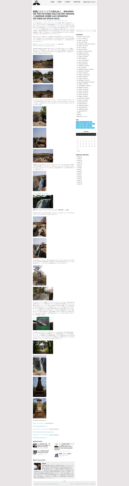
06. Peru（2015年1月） (82, 47)
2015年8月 (79, 167)
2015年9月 (79, 165)
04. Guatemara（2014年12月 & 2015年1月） (86, 43)
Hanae (52, 2)
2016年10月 (79, 156)
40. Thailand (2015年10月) (82, 109)
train (82, 127)
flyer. (44, 484)
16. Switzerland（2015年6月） (83, 65)
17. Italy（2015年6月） (82, 67)
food (93, 123)
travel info (77, 2)
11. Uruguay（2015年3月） (83, 56)
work (88, 127)
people (62, 20)
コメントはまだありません (38, 448)
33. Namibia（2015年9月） (82, 96)
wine (85, 127)
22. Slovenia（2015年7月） (83, 76)
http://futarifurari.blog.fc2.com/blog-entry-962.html (43, 45)
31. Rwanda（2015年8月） (82, 92)
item (81, 125)
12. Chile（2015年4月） (82, 58)
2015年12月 (79, 160)
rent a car (90, 125)
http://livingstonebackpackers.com (40, 437)
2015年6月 (79, 171)
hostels (59, 20)
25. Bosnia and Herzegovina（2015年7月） (86, 82)
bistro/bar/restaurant (84, 121)
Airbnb (77, 121)
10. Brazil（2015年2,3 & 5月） (83, 54)
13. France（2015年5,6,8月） (83, 60)
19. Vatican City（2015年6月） (83, 71)
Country (67, 2)
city (91, 121)
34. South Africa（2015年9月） (83, 98)
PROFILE (72, 483)
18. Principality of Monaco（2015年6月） (85, 69)
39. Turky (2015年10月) (82, 107)
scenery (65, 20)
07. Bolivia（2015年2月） (82, 49)
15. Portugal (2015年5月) (82, 63)
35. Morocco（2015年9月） (83, 100)
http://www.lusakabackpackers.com (40, 426)
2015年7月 (79, 169)
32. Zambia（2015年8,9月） (48, 20)
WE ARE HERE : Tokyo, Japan (81, 483)
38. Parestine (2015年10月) (82, 105)
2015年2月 (79, 178)
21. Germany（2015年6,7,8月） (83, 74)
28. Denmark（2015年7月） (83, 87)
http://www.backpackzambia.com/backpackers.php (43, 432)
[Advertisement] (86, 18)
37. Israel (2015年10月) (82, 103)
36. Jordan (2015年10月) (82, 101)
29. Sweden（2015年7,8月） (83, 89)
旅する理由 (92, 483)
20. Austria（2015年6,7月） (83, 72)
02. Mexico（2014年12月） (83, 40)
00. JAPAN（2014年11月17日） (83, 36)
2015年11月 (79, 162)
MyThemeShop (54, 484)
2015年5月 (79, 173)
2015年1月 (79, 180)
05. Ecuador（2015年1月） (82, 45)
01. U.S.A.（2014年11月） (82, 38)
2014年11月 (79, 184)
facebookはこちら (49, 477)
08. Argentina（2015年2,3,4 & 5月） (85, 51)
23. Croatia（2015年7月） (82, 78)
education (85, 123)
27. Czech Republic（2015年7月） (84, 85)
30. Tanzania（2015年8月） (83, 91)
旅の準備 (92, 127)
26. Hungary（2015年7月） (83, 83)
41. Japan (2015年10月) (82, 111)
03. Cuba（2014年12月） (82, 42)
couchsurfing (79, 123)
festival (89, 123)
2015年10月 (79, 164)
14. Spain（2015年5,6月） (82, 62)
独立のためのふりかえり (89, 2)
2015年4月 (79, 175)
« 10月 (78, 150)
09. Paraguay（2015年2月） (83, 53)
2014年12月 (79, 182)
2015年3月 (79, 176)
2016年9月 (79, 158)
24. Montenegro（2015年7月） (83, 80)
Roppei (59, 2)
